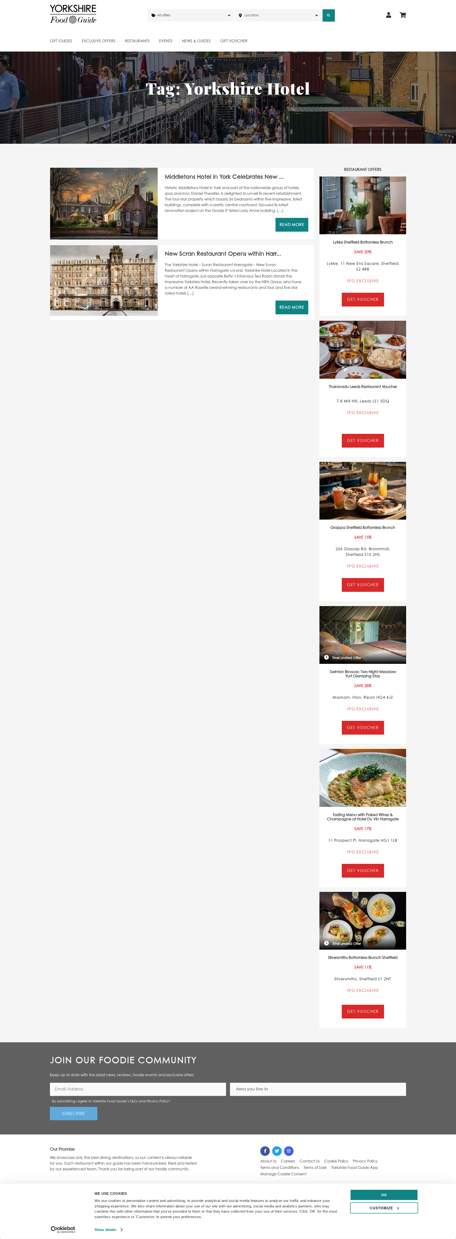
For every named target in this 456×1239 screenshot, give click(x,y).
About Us (268, 1161)
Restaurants (137, 41)
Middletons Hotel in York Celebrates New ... (224, 177)
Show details (105, 1230)
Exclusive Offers (98, 41)
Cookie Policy (336, 1161)
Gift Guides (61, 41)
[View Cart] (403, 15)
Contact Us (310, 1161)
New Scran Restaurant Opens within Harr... (223, 254)
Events (165, 41)
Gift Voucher (233, 41)
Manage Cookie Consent (283, 1174)
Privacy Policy (365, 1161)
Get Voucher (363, 299)
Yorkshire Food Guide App (354, 1168)
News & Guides (196, 41)
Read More (292, 225)
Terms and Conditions (279, 1168)
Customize (381, 1208)
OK (384, 1195)
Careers (288, 1161)
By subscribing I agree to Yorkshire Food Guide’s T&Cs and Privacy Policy (111, 1101)
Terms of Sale (315, 1168)
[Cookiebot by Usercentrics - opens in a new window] (63, 1229)
